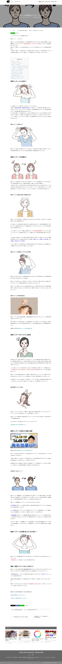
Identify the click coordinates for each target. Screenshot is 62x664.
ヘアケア (32, 17)
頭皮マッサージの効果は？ (15, 64)
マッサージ (26, 609)
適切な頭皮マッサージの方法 (17, 72)
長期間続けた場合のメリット (17, 75)
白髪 (30, 609)
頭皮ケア (39, 17)
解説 (37, 17)
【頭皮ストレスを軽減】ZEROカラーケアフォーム (19, 598)
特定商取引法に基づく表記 (31, 657)
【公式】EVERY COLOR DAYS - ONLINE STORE (31, 652)
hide (21, 59)
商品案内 (39, 1)
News (43, 1)
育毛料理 (27, 641)
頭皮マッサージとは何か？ (15, 61)
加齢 (29, 609)
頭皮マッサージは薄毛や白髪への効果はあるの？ (20, 66)
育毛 (35, 17)
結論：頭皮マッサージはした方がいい (17, 78)
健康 (34, 17)
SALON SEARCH (8, 657)
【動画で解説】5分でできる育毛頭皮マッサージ (18, 424)
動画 (46, 641)
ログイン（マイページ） (31, 658)
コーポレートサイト (43, 657)
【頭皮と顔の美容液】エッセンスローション (18, 595)
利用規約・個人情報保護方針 (23, 657)
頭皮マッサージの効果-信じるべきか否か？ (18, 76)
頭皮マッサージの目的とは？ (17, 63)
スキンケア (27, 640)
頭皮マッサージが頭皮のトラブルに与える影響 (20, 67)
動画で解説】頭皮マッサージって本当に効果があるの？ (24, 328)
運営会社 (37, 657)
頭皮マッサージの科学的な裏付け (17, 69)
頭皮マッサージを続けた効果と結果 (17, 73)
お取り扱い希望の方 (15, 657)
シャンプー (11, 641)
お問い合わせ (48, 657)
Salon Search (47, 1)
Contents (53, 1)
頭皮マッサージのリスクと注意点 (16, 70)
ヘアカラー (37, 641)
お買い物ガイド (53, 657)
